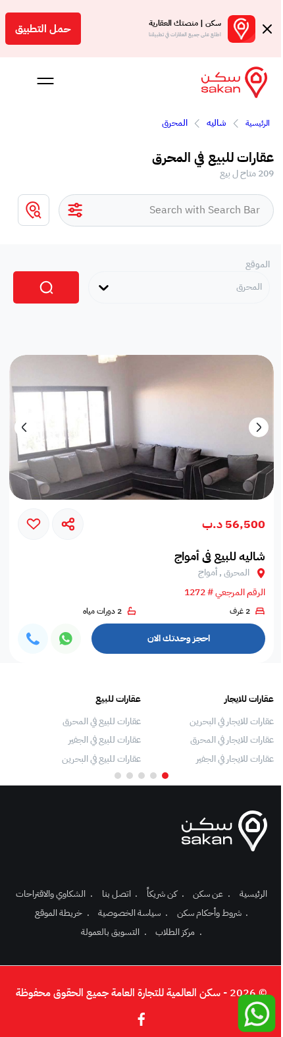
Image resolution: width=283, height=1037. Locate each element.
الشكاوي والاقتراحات (54, 894)
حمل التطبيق (43, 29)
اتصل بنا (120, 894)
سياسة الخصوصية (133, 913)
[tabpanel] (214, 729)
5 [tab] (118, 775)
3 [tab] (141, 775)
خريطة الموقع (62, 913)
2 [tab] (153, 775)
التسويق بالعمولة (114, 932)
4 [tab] (129, 775)
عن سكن (211, 894)
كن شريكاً (165, 894)
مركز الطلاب (178, 932)
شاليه (216, 123)
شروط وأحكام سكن (213, 913)
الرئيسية (257, 123)
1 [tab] (165, 775)
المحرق (175, 123)
